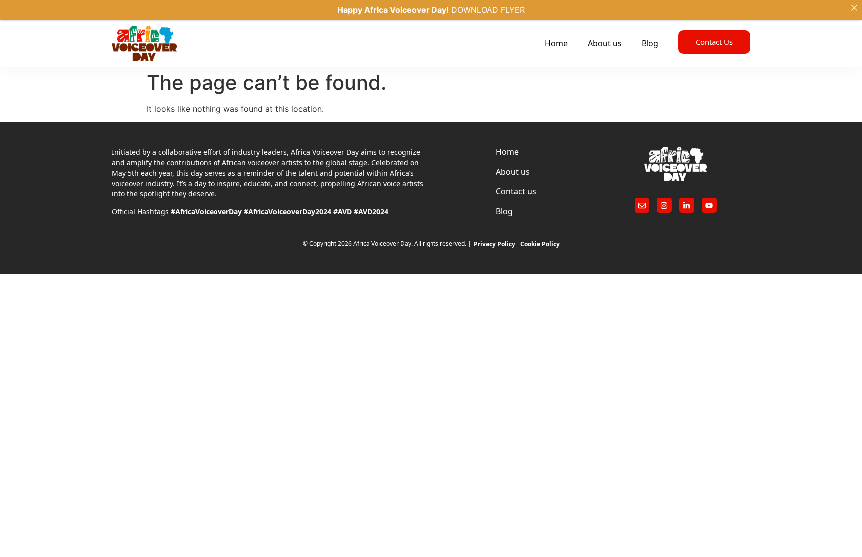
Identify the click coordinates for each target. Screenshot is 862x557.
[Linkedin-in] (686, 205)
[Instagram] (664, 205)
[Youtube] (709, 205)
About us (605, 43)
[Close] (854, 8)
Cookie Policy (540, 244)
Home (556, 43)
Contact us (516, 191)
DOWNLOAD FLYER (488, 10)
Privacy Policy (494, 244)
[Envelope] (642, 205)
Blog (650, 43)
